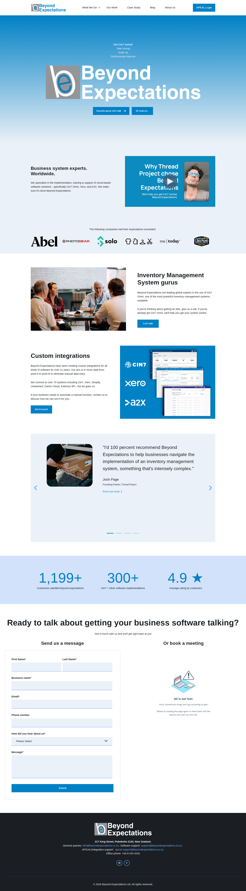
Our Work (111, 7)
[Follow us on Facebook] (127, 863)
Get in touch (41, 409)
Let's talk (148, 323)
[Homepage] (48, 7)
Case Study (133, 7)
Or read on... (142, 111)
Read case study (111, 491)
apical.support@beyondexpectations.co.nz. (139, 849)
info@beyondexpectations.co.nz (101, 845)
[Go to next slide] (210, 487)
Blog (152, 7)
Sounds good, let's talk (108, 111)
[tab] (110, 533)
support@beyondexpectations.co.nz (161, 845)
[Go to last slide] (35, 487)
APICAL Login (204, 7)
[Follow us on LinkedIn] (119, 863)
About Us (170, 7)
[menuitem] (90, 8)
